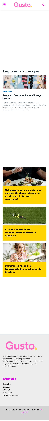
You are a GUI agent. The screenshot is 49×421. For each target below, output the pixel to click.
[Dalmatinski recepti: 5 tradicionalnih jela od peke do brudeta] (24, 252)
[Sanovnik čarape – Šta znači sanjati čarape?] (24, 82)
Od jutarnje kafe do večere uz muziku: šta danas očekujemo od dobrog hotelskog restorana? (23, 194)
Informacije (9, 378)
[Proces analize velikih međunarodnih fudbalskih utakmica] (24, 216)
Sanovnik (7, 91)
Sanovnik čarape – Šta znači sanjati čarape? (23, 97)
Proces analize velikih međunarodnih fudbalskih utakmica (20, 232)
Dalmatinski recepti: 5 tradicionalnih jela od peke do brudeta (23, 269)
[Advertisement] (24, 44)
